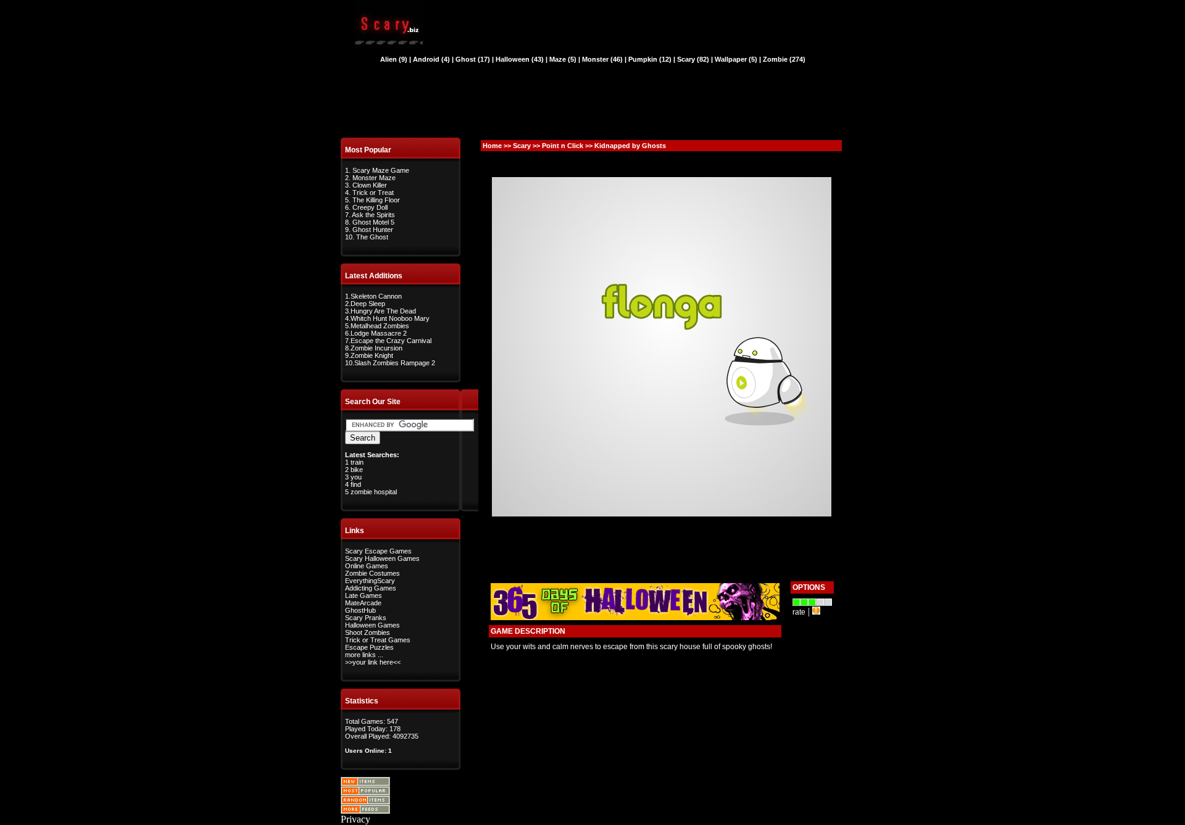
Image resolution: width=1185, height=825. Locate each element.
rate (798, 612)
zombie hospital (374, 491)
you (356, 477)
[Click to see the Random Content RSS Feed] (365, 801)
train (357, 462)
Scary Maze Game (380, 170)
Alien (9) (393, 59)
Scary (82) (693, 59)
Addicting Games (370, 588)
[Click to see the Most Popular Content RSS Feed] (365, 792)
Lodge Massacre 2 (379, 333)
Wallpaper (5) (736, 59)
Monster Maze (374, 177)
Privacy (355, 819)
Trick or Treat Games (377, 640)
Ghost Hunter (372, 229)
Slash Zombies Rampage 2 (394, 363)
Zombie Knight (372, 355)
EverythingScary (370, 580)
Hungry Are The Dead (383, 311)
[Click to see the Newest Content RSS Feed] (365, 782)
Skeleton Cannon (376, 296)
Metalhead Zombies (380, 326)
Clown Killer (369, 185)
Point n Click (562, 145)
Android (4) (431, 59)
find (356, 484)
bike (357, 469)
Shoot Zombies (367, 632)
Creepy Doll (370, 207)
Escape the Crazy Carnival (391, 340)
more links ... (364, 654)
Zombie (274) (784, 59)
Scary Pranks (365, 617)
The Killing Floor (376, 200)
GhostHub (360, 610)
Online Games (366, 566)
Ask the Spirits (373, 214)
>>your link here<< (373, 662)
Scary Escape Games (378, 551)
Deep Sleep (368, 303)
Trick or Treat (373, 192)
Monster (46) (602, 59)
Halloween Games (372, 625)
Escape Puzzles (369, 647)
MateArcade (363, 603)
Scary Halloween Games (382, 558)
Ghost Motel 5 (373, 222)
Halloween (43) (520, 59)
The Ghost (372, 237)
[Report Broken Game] (816, 611)
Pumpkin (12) (650, 59)
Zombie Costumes (372, 573)
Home (492, 145)
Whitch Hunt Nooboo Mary (390, 318)
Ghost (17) (472, 59)
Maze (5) (562, 59)
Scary (522, 145)
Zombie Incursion (376, 348)
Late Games (363, 595)
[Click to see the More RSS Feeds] (365, 810)
